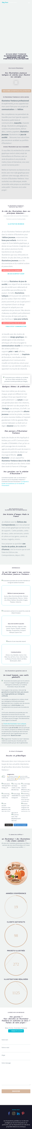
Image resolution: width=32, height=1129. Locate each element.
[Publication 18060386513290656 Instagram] (16, 797)
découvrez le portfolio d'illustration (16, 91)
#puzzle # (14, 813)
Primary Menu (29, 2)
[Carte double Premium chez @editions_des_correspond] (6, 807)
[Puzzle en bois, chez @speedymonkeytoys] (16, 807)
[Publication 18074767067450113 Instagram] (6, 787)
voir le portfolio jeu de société (14, 323)
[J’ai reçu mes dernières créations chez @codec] (16, 787)
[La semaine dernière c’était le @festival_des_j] (25, 787)
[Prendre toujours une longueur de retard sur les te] (25, 807)
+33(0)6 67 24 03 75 (16, 1031)
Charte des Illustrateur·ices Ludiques (14, 724)
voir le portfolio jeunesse (12, 270)
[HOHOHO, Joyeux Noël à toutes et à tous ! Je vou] (25, 797)
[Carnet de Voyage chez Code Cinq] (6, 797)
